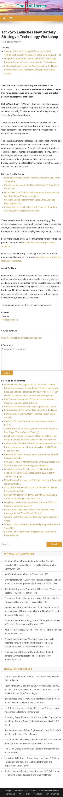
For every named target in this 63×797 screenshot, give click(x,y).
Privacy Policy (24, 794)
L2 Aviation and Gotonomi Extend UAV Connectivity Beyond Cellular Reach (32, 678)
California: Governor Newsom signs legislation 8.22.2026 (30, 406)
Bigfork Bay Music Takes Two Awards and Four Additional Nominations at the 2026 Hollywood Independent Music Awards (30, 70)
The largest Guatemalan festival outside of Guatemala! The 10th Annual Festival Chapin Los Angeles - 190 (32, 600)
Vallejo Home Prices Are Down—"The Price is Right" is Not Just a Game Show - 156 (33, 632)
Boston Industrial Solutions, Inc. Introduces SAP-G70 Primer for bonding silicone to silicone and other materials (32, 773)
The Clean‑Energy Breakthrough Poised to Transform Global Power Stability (32, 751)
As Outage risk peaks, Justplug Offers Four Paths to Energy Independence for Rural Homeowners (32, 710)
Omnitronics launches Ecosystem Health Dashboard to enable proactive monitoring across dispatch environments (33, 741)
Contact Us (10, 794)
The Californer (31, 6)
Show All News (8, 338)
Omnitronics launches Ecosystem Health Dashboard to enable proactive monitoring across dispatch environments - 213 (33, 582)
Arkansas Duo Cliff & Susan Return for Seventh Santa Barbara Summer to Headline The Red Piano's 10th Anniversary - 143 (29, 656)
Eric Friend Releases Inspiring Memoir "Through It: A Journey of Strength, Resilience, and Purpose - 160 (32, 622)
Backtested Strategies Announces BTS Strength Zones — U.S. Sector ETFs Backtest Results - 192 (33, 591)
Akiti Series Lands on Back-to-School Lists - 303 (26, 574)
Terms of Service (52, 794)
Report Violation (34, 338)
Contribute (37, 794)
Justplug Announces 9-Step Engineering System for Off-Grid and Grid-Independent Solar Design (33, 732)
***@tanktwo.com (9, 320)
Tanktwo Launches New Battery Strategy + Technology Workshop (29, 34)
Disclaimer (21, 338)
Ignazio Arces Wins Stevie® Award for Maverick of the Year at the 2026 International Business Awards (32, 701)
